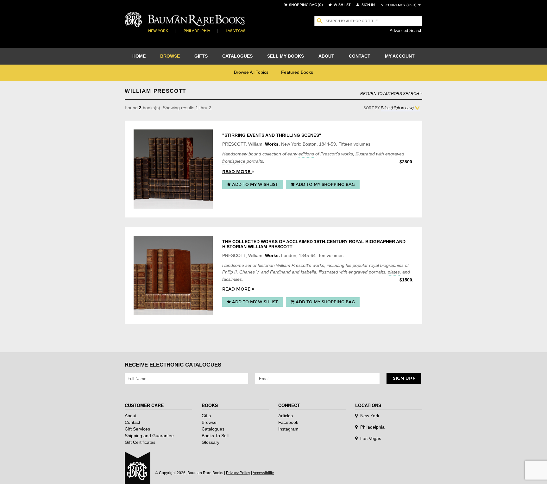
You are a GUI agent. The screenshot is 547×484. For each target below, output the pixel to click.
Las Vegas (235, 31)
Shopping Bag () (305, 5)
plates (394, 271)
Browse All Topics (251, 72)
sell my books (285, 56)
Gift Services (137, 428)
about (326, 56)
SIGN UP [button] (403, 378)
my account (400, 56)
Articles (285, 415)
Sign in (368, 5)
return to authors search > (391, 93)
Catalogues (213, 428)
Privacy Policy (238, 473)
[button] (398, 5)
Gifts (206, 415)
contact (359, 56)
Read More (237, 171)
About (130, 415)
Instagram (288, 428)
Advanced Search (406, 30)
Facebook (288, 422)
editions (306, 153)
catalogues (237, 56)
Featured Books (297, 72)
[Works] (173, 169)
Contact (132, 422)
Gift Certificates (140, 442)
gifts (201, 56)
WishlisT (342, 5)
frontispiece (233, 161)
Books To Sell (215, 435)
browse (170, 56)
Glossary (210, 442)
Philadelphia (197, 31)
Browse (209, 422)
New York (158, 31)
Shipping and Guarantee (149, 435)
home (139, 56)
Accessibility (263, 473)
